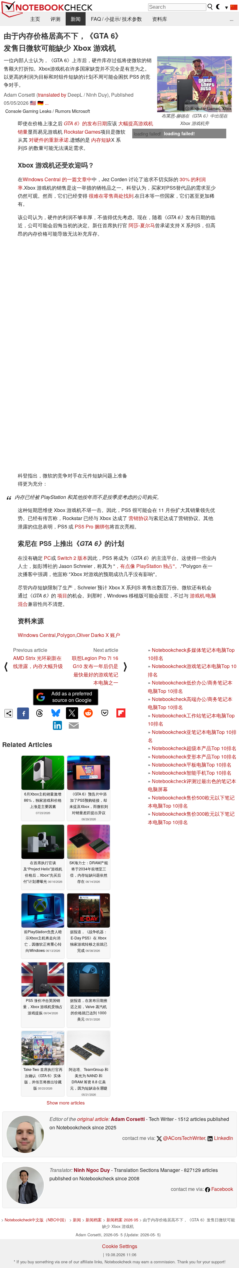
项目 (62, 595)
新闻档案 (94, 1220)
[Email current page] (74, 726)
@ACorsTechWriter (183, 1137)
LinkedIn (223, 1137)
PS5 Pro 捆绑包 (92, 526)
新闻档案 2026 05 (122, 1220)
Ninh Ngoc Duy (92, 1169)
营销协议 (138, 518)
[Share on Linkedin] (57, 725)
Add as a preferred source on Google (71, 696)
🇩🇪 (40, 102)
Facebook (221, 1188)
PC (47, 557)
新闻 (76, 18)
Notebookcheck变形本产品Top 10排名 (194, 756)
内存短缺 (101, 139)
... (231, 18)
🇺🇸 (33, 102)
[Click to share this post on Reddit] (88, 713)
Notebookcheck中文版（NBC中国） (36, 1220)
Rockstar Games (82, 131)
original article (92, 1119)
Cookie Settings (119, 1246)
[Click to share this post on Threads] (39, 713)
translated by (52, 94)
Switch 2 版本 (72, 557)
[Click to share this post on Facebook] (23, 713)
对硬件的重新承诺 (49, 139)
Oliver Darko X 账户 (98, 635)
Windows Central (37, 635)
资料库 (159, 18)
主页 (35, 18)
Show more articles (66, 1103)
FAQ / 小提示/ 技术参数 (116, 18)
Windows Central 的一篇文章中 (57, 179)
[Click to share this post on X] (72, 713)
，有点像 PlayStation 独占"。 (147, 565)
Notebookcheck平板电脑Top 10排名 (192, 764)
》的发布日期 (85, 123)
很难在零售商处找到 (111, 195)
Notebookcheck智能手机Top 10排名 (192, 772)
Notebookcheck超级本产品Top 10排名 (194, 748)
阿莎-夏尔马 (142, 225)
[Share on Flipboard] (121, 713)
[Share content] (8, 713)
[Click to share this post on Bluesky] (56, 713)
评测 (55, 18)
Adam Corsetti (128, 1119)
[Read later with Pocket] (104, 713)
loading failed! (147, 134)
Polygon (66, 635)
